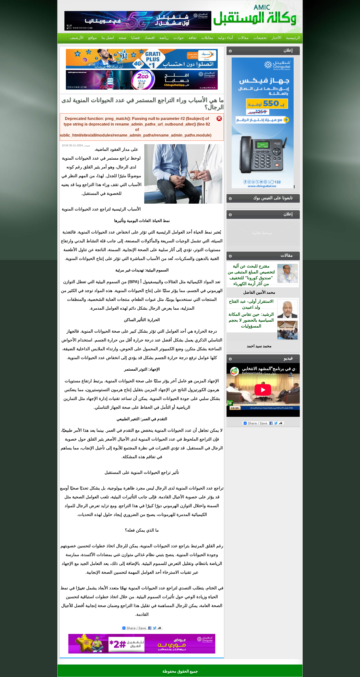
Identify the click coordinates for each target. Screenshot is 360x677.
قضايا (135, 38)
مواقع (92, 38)
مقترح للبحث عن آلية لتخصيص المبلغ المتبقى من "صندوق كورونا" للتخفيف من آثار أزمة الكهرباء (251, 275)
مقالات (243, 38)
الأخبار (276, 38)
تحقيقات (260, 38)
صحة (122, 38)
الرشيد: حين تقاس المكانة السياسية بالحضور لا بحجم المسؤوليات (251, 320)
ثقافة (192, 38)
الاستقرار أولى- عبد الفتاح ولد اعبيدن (251, 304)
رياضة (163, 38)
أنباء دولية (225, 38)
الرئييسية (293, 38)
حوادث (178, 38)
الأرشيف (76, 38)
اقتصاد (149, 38)
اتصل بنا (108, 38)
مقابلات (207, 38)
